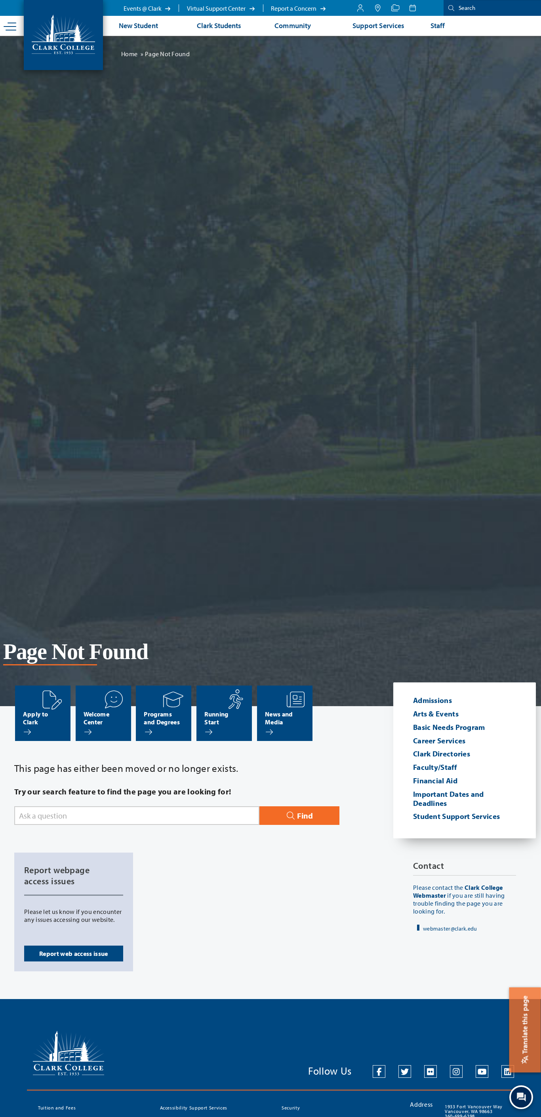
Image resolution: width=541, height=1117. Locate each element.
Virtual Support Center (217, 8)
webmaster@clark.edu (450, 928)
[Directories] (395, 8)
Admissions (432, 700)
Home (129, 54)
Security (291, 1108)
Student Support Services (456, 816)
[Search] (449, 7)
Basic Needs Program (449, 727)
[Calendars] (412, 8)
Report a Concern (294, 8)
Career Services (439, 740)
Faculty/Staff (435, 767)
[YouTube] (482, 1071)
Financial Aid (435, 780)
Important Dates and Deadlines (448, 798)
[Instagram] (456, 1071)
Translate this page (525, 1025)
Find (304, 816)
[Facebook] (379, 1071)
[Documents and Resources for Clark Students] (360, 8)
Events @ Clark (143, 8)
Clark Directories (441, 753)
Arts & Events (436, 713)
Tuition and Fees (57, 1108)
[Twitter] (404, 1071)
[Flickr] (430, 1071)
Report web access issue (73, 953)
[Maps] (378, 8)
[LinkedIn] (507, 1071)
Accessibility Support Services (194, 1108)
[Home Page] (63, 34)
